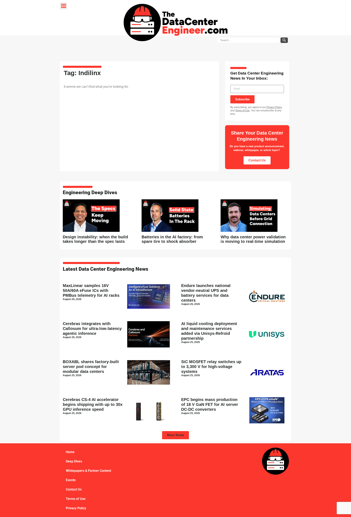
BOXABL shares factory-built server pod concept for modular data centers (91, 366)
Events (71, 480)
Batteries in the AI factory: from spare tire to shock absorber (172, 239)
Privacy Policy (274, 107)
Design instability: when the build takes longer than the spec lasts (95, 239)
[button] (175, 435)
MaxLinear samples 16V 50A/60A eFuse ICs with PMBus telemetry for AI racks (91, 290)
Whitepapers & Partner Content (88, 471)
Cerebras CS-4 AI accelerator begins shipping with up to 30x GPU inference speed (92, 404)
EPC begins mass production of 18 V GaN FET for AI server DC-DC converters (209, 404)
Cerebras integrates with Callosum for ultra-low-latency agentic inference (92, 328)
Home (70, 452)
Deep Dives (74, 461)
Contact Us (74, 489)
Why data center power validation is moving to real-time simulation (253, 239)
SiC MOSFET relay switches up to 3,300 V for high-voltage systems (211, 366)
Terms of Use (242, 110)
